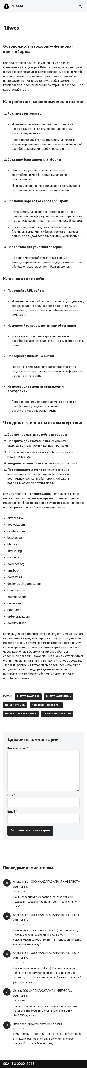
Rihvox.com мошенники (21, 713)
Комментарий (18, 748)
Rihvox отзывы (15, 705)
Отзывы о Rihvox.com (57, 713)
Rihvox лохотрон (28, 696)
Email (12, 811)
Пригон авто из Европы (45, 1024)
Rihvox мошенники (58, 696)
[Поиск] (80, 6)
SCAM (7, 1064)
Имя (11, 795)
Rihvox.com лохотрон (46, 705)
